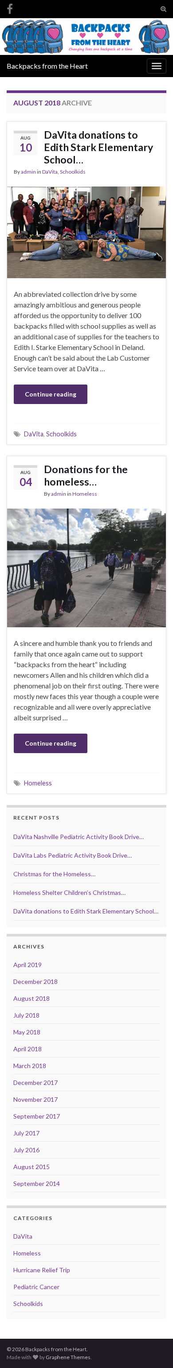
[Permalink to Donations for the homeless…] (86, 567)
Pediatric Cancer (36, 1286)
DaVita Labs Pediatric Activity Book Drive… (72, 855)
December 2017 (35, 1082)
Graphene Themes (68, 1357)
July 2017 (26, 1133)
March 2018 (29, 1065)
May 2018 (26, 1032)
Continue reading (50, 394)
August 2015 (31, 1166)
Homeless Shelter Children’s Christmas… (69, 892)
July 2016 (26, 1150)
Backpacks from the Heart (47, 66)
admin (28, 171)
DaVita (50, 171)
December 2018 (35, 981)
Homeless (84, 493)
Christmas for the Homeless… (54, 874)
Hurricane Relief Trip (41, 1270)
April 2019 (27, 964)
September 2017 (36, 1116)
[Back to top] (153, 1348)
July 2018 (26, 1015)
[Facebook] (10, 7)
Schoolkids (73, 171)
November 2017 (35, 1099)
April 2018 (27, 1049)
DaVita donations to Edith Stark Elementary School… (98, 147)
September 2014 (36, 1183)
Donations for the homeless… (86, 475)
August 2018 (31, 998)
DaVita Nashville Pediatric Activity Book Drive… (78, 836)
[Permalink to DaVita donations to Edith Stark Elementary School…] (86, 231)
